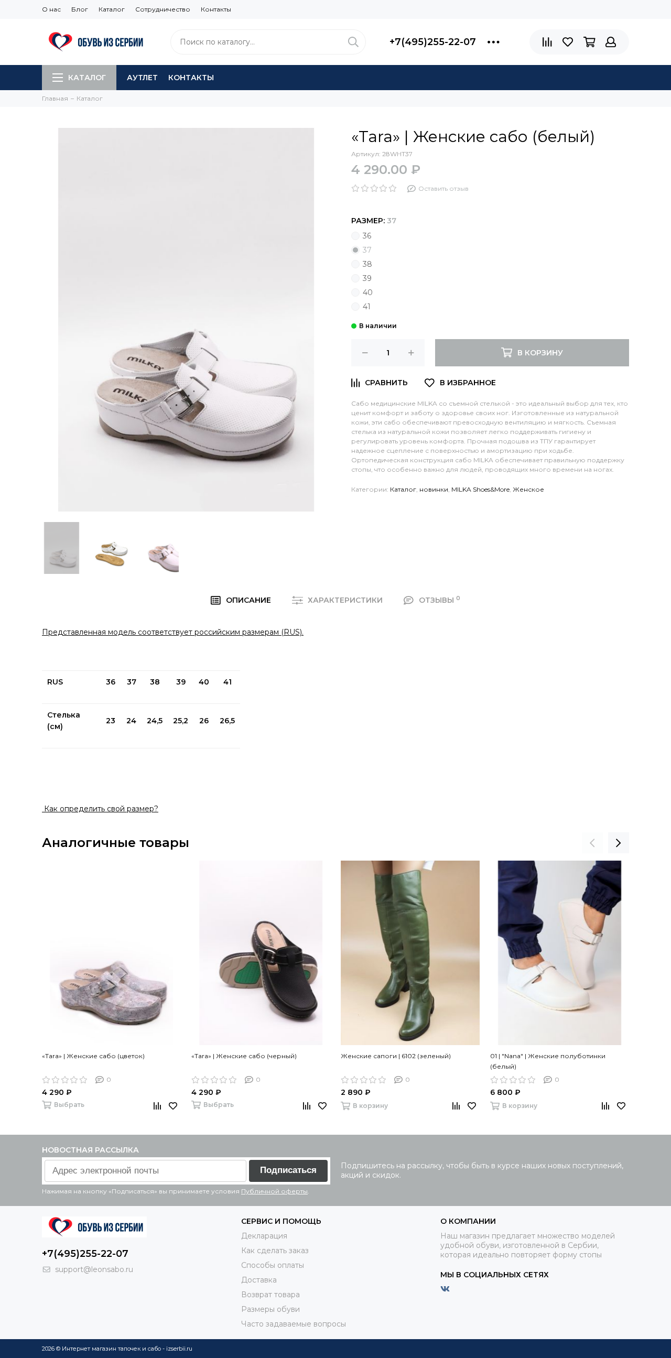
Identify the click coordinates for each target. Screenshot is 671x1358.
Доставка (259, 1280)
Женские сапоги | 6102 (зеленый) (396, 1056)
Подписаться (288, 1170)
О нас (51, 9)
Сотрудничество (162, 9)
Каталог (112, 9)
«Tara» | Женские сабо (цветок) (93, 1056)
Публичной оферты (274, 1191)
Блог (79, 9)
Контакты (216, 9)
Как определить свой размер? (100, 808)
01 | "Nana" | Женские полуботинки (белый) (547, 1061)
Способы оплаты (272, 1265)
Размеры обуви (270, 1309)
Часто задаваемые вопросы (293, 1324)
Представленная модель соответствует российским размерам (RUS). (173, 632)
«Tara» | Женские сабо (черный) (244, 1056)
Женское (528, 489)
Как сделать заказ (275, 1250)
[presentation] (592, 842)
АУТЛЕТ (142, 77)
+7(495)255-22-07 (432, 42)
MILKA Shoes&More (480, 489)
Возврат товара (270, 1294)
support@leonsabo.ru (94, 1269)
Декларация (264, 1236)
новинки (433, 489)
